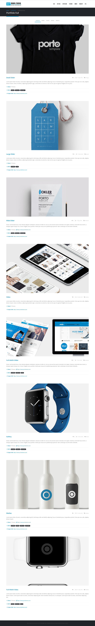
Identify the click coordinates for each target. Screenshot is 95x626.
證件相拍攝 (65, 4)
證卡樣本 (58, 4)
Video (8, 297)
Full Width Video (12, 590)
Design (47, 20)
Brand (43, 20)
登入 (86, 4)
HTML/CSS (17, 90)
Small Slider (10, 78)
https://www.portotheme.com (24, 229)
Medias (52, 20)
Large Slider (10, 154)
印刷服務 (70, 4)
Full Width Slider (12, 360)
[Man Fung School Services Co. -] (13, 4)
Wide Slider (10, 221)
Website (57, 20)
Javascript (23, 90)
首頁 (54, 4)
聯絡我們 (81, 4)
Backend (13, 166)
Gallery (9, 437)
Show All (38, 20)
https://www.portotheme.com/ (20, 93)
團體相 (76, 4)
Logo (17, 166)
